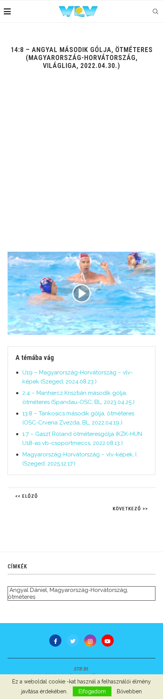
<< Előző (26, 496)
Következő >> (130, 508)
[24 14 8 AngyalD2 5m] (81, 293)
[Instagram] (90, 640)
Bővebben (129, 691)
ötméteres (21, 596)
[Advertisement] (81, 166)
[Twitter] (73, 640)
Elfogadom (92, 691)
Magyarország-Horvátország (88, 590)
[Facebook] (55, 640)
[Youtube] (108, 640)
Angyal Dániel (28, 590)
